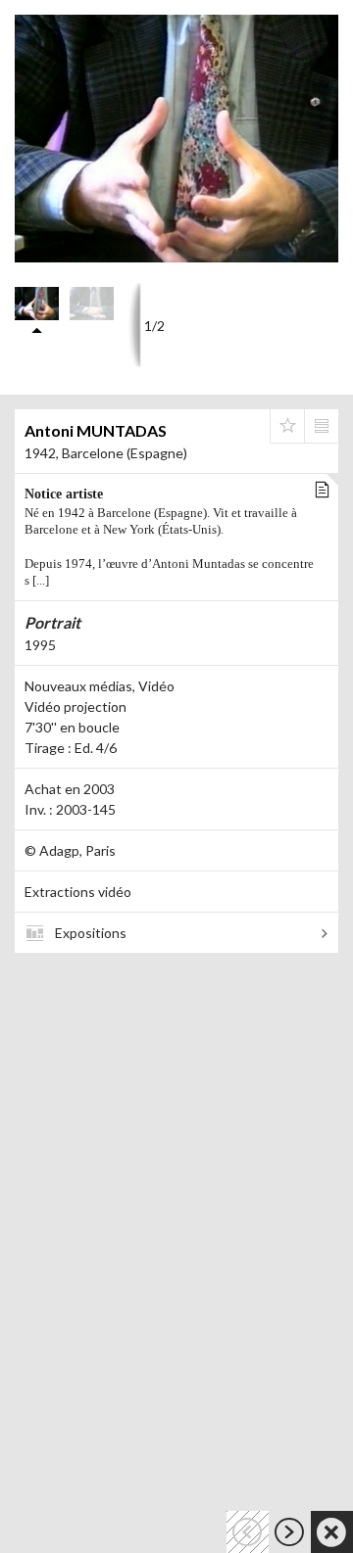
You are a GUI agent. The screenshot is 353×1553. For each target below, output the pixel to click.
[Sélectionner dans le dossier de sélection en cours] (287, 426)
